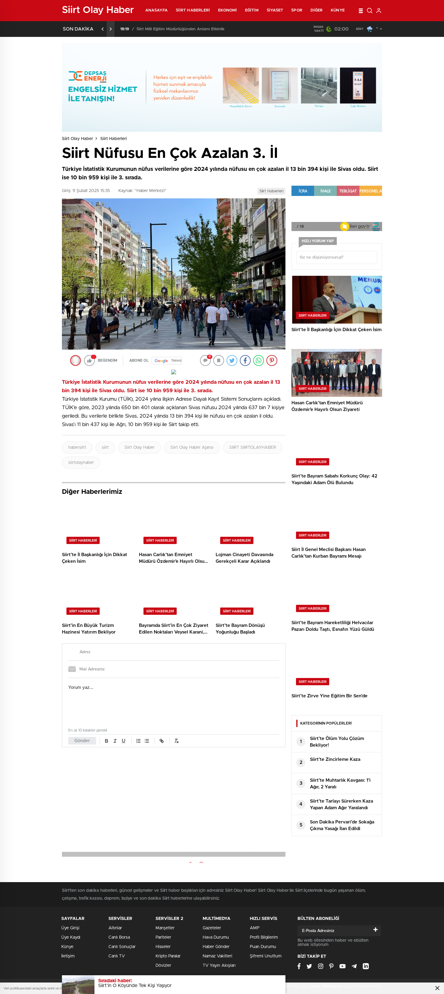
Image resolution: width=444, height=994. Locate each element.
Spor (296, 10)
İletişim (68, 956)
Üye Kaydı (70, 937)
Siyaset (275, 10)
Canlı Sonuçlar (122, 947)
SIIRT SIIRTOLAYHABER (252, 447)
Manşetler (165, 928)
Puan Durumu (263, 947)
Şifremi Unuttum (266, 956)
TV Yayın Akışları (219, 965)
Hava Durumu (216, 937)
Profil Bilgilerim (264, 937)
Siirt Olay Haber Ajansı (192, 447)
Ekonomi (227, 10)
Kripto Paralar (168, 956)
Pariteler (163, 937)
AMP (254, 928)
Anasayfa (156, 10)
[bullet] (147, 741)
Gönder (82, 740)
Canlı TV (116, 956)
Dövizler (163, 965)
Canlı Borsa (119, 937)
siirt (105, 447)
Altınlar (115, 928)
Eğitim (252, 10)
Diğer (316, 10)
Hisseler (163, 947)
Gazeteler (212, 928)
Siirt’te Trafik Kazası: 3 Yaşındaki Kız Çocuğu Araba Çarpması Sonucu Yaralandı (211, 29)
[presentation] (103, 29)
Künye (338, 10)
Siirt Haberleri (193, 10)
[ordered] (138, 741)
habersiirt (77, 447)
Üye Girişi (70, 928)
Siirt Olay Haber (77, 139)
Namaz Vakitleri (217, 956)
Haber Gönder (216, 947)
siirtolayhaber (81, 463)
